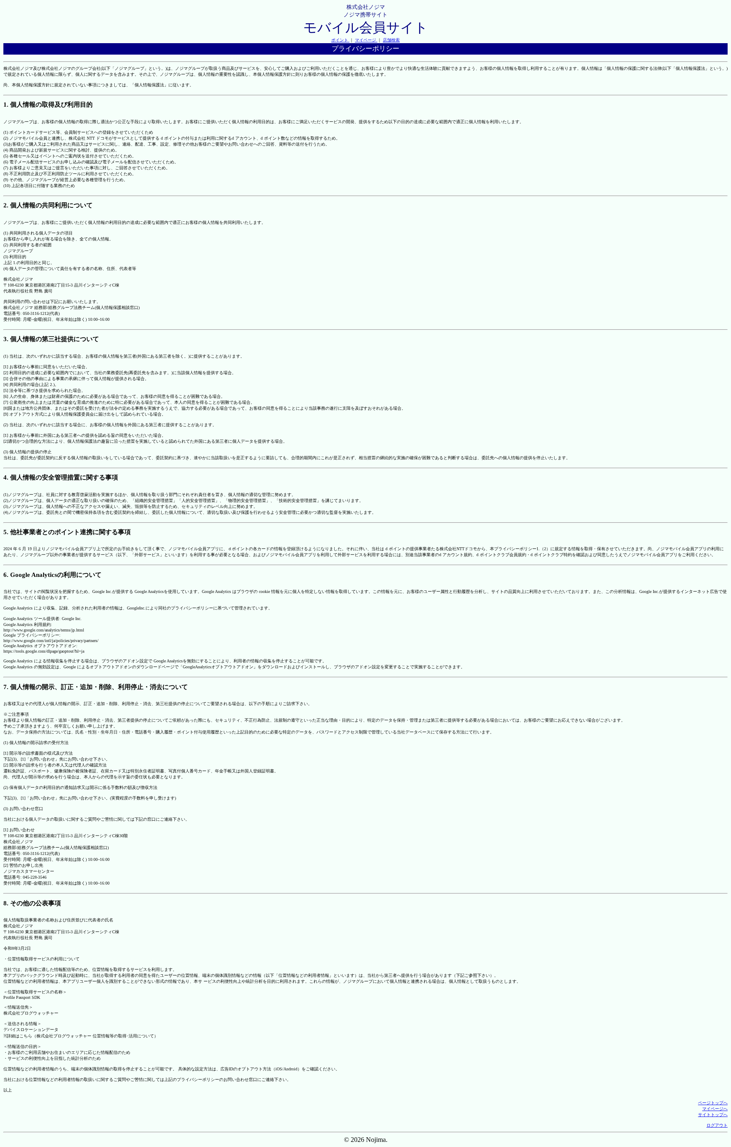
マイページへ (715, 1108)
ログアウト (717, 1125)
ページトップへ (713, 1102)
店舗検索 (391, 40)
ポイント (340, 40)
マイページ (366, 40)
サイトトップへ (713, 1114)
